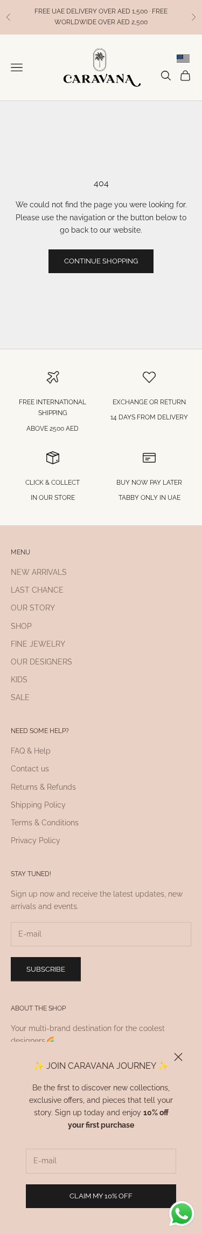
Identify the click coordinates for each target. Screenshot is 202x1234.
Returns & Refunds (43, 787)
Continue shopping (101, 261)
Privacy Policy (35, 840)
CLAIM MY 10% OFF (101, 1196)
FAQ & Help (31, 751)
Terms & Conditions (45, 822)
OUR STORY (33, 608)
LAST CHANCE (37, 590)
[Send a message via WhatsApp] (182, 1214)
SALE (20, 697)
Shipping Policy (38, 805)
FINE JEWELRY (38, 644)
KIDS (19, 679)
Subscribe (45, 969)
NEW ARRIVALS (39, 572)
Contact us (30, 768)
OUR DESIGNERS (41, 661)
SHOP (21, 626)
